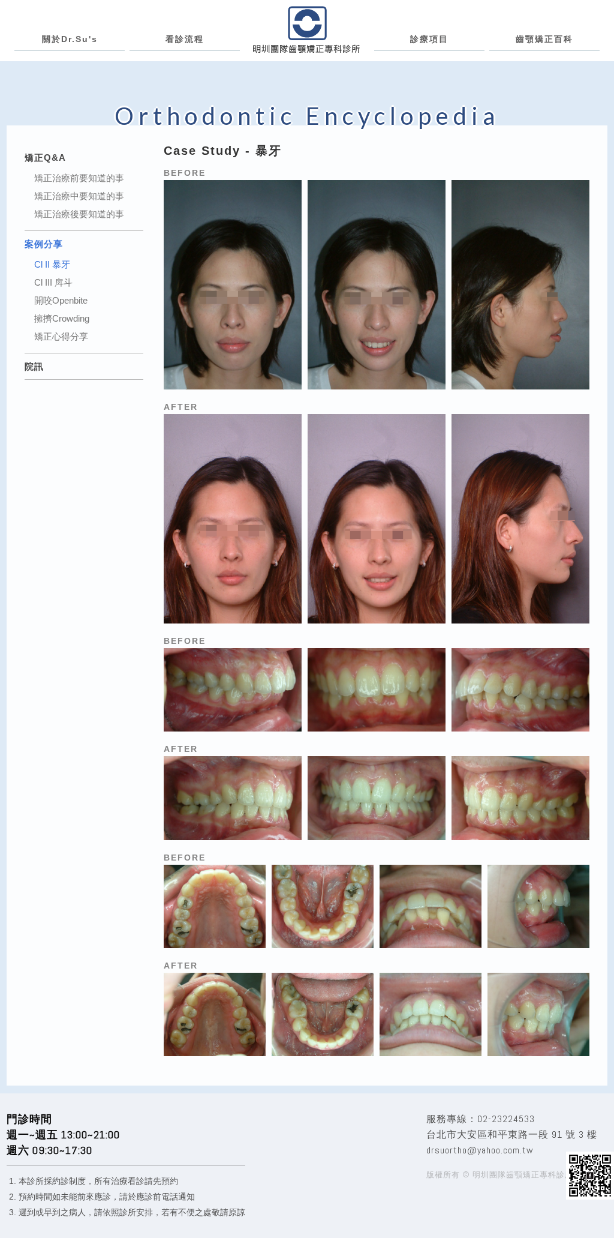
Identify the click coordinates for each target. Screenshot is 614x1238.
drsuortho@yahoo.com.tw (480, 1150)
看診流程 (184, 39)
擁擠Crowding (61, 318)
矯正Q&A (45, 157)
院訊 (34, 366)
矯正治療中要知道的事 (79, 196)
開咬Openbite (61, 300)
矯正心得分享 (61, 336)
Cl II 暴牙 (52, 264)
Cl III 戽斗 (53, 282)
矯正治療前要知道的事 (79, 178)
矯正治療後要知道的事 (79, 214)
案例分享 (44, 244)
